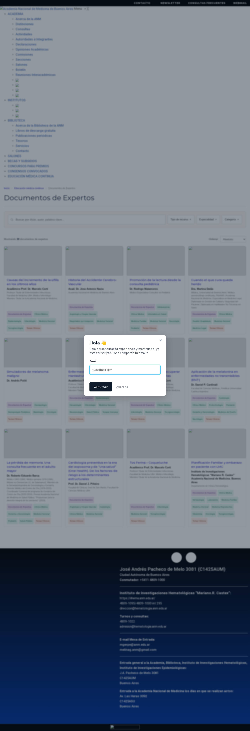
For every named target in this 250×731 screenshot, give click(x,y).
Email (92, 361)
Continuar (101, 387)
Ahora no (122, 386)
